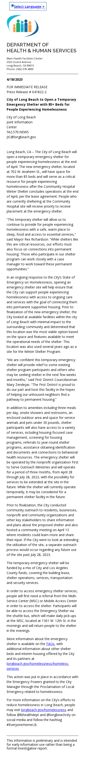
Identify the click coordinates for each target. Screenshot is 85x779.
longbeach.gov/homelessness (43, 710)
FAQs (50, 644)
